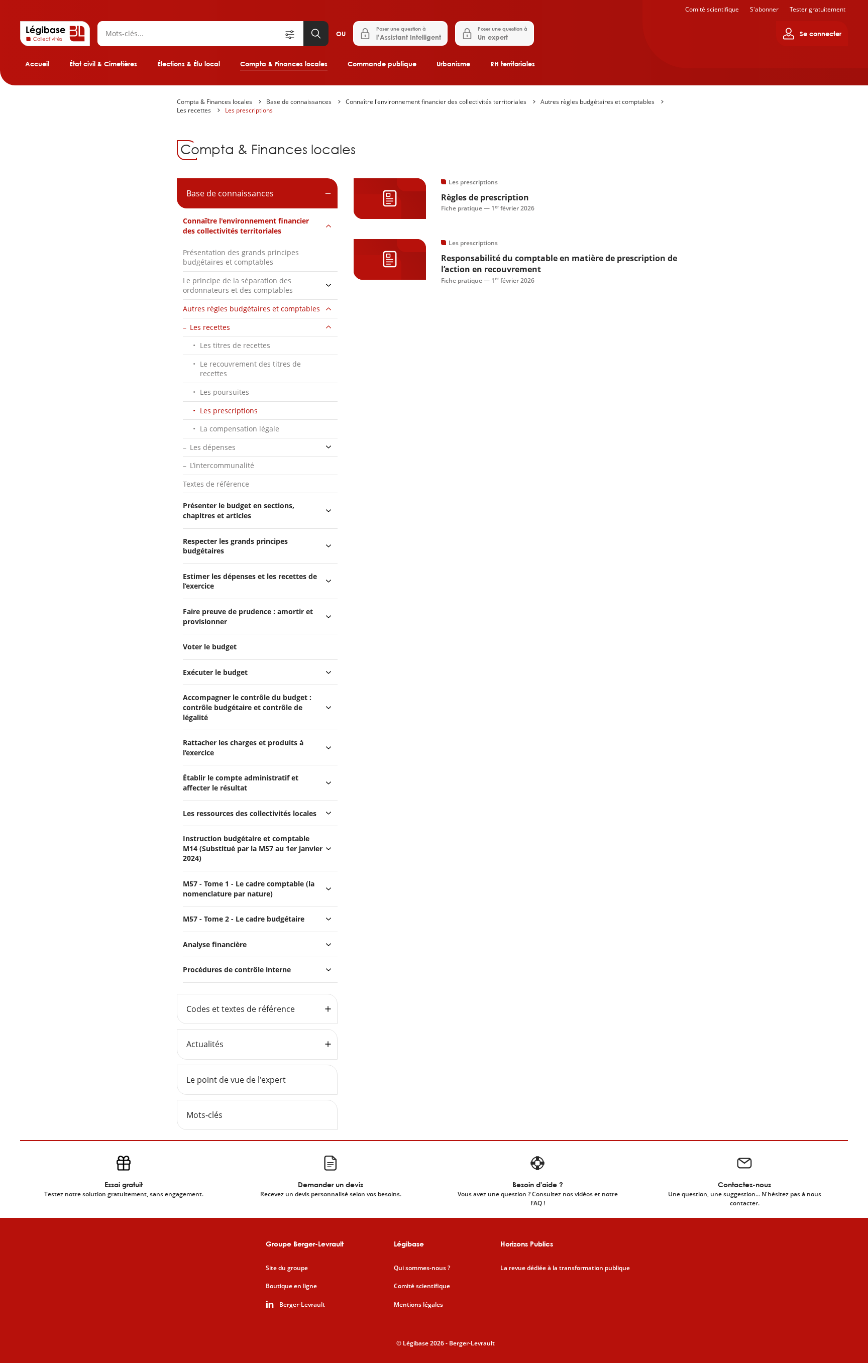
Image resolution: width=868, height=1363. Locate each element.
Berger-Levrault (302, 1305)
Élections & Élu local (188, 64)
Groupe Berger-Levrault (305, 1243)
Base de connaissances (299, 101)
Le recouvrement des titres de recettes (250, 369)
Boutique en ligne (291, 1286)
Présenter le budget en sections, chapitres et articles (238, 510)
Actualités (205, 1044)
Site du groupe (287, 1268)
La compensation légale (239, 428)
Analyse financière (215, 944)
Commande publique (382, 64)
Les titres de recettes (235, 345)
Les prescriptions (249, 110)
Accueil (37, 64)
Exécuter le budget (215, 672)
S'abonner (764, 9)
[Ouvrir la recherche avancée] (293, 33)
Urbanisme (453, 64)
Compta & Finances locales (284, 64)
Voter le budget (210, 646)
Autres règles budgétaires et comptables (597, 101)
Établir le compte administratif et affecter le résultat (240, 782)
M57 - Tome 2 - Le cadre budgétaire (243, 919)
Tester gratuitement (817, 9)
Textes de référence (216, 484)
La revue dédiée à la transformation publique (565, 1268)
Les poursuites (224, 392)
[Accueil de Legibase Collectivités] (55, 33)
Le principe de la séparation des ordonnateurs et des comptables (238, 285)
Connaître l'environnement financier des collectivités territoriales (436, 101)
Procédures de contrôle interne (238, 969)
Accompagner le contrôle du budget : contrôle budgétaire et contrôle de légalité (247, 707)
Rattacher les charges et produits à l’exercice (243, 747)
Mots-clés (204, 1114)
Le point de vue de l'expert (236, 1079)
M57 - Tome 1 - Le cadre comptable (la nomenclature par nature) (248, 888)
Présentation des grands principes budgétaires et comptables (241, 257)
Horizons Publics (526, 1243)
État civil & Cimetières (103, 64)
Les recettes (194, 110)
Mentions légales (418, 1305)
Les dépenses (213, 447)
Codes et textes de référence (240, 1008)
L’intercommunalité (222, 465)
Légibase (409, 1243)
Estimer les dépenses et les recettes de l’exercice (250, 581)
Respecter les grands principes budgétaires (235, 546)
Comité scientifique (712, 9)
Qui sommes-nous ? (422, 1268)
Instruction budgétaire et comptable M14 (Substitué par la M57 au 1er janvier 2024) (252, 848)
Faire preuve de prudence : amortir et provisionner (248, 616)
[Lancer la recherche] (316, 33)
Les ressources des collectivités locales (249, 813)
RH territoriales (512, 64)
